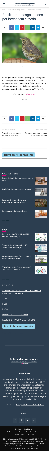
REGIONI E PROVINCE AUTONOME (18, 319)
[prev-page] (3, 221)
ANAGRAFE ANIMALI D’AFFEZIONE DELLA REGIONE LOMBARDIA (21, 292)
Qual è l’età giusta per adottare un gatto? (17, 189)
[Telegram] (38, 27)
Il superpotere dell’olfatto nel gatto (14, 211)
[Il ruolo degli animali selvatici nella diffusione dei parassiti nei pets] (41, 203)
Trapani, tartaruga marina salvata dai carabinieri (11, 134)
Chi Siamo (18, 429)
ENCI (4, 304)
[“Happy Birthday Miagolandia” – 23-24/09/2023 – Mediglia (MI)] (41, 248)
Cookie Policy (30, 435)
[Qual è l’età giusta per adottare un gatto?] (41, 192)
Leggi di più (30, 399)
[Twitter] (17, 27)
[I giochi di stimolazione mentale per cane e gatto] (41, 181)
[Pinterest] (22, 27)
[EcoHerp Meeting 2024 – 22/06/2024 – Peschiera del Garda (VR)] (41, 237)
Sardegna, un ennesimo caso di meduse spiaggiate (36, 134)
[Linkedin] (32, 27)
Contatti (37, 432)
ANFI (4, 298)
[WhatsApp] (27, 27)
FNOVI (5, 309)
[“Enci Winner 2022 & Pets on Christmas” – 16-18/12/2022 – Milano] (41, 270)
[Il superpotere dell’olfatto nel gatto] (41, 214)
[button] (4, 4)
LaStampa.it (30, 94)
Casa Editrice (28, 429)
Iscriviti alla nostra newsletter (18, 155)
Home (4, 10)
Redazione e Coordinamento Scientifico (20, 432)
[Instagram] (21, 420)
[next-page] (7, 221)
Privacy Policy (19, 435)
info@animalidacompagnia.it (30, 404)
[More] (43, 27)
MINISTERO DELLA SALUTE (15, 314)
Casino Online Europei (13, 333)
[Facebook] (11, 27)
